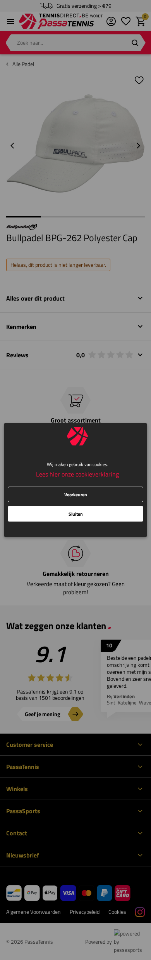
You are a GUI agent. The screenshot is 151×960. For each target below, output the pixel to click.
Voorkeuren (75, 494)
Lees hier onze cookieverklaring (77, 474)
